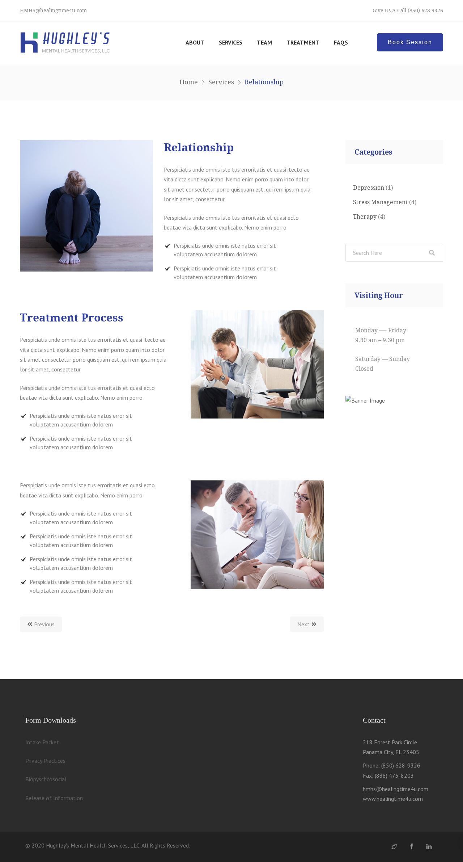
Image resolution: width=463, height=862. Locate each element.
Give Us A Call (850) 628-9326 (408, 10)
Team (264, 42)
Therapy (365, 216)
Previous (44, 624)
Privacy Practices (45, 760)
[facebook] (412, 846)
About (195, 42)
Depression (368, 188)
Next (303, 624)
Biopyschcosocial (46, 779)
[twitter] (394, 846)
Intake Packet (42, 742)
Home (188, 81)
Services (230, 42)
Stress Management (380, 202)
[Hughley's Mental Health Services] (65, 42)
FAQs (341, 42)
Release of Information (54, 798)
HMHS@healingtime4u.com (53, 10)
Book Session (410, 42)
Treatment (302, 42)
